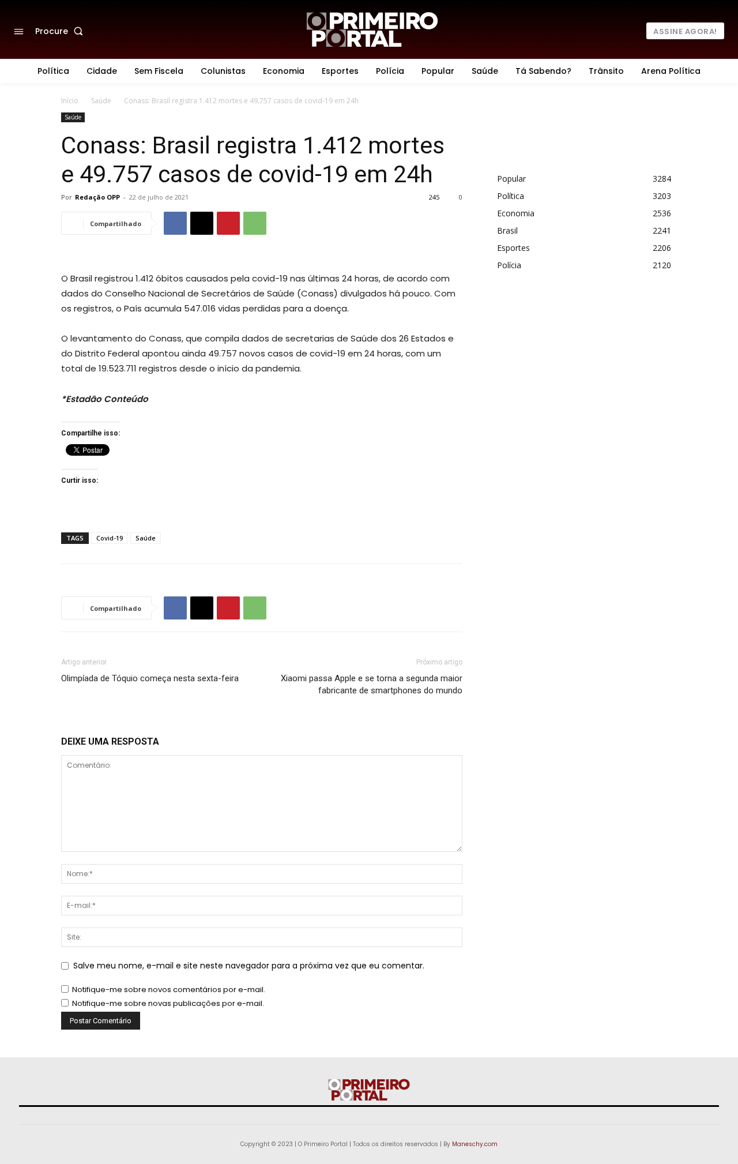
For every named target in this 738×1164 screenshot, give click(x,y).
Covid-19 (109, 538)
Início (69, 101)
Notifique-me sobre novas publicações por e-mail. (168, 1003)
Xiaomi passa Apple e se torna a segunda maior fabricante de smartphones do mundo (371, 684)
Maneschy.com (475, 1144)
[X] (201, 223)
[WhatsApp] (254, 223)
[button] (61, 31)
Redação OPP (97, 197)
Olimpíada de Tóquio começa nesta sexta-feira (150, 678)
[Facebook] (175, 223)
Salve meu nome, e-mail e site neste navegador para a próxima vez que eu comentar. (248, 965)
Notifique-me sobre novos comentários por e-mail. (168, 989)
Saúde (101, 101)
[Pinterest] (228, 223)
